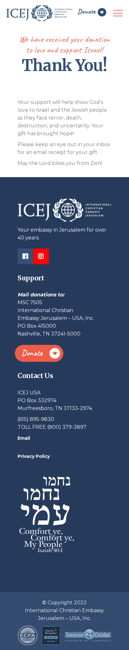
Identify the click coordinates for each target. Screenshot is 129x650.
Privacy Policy (34, 456)
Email (24, 438)
